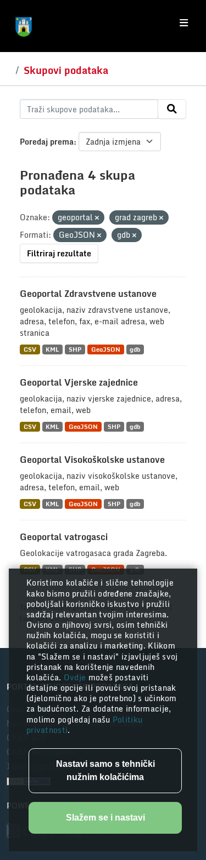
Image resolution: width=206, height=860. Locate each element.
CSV (30, 349)
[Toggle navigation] (183, 23)
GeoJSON (105, 349)
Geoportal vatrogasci (64, 537)
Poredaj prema (47, 141)
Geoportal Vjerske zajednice (79, 382)
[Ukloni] (97, 218)
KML (52, 349)
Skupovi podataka (66, 70)
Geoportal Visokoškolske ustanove (92, 459)
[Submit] (172, 109)
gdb (135, 349)
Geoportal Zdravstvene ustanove (88, 293)
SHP (75, 349)
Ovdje (76, 677)
